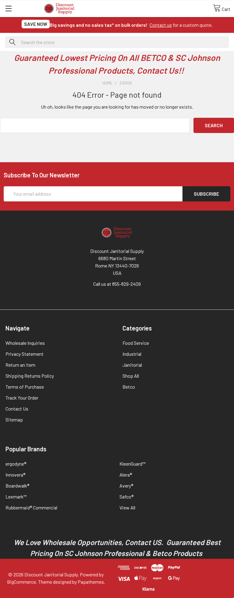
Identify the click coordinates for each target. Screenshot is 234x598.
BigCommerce (21, 582)
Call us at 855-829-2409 (117, 284)
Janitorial (132, 365)
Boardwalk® (17, 485)
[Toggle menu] (8, 8)
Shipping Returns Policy (29, 376)
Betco (128, 387)
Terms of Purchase (24, 387)
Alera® (125, 474)
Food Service (135, 343)
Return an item (20, 365)
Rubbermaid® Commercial (31, 507)
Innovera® (15, 474)
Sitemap (14, 419)
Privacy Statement (24, 354)
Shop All (130, 376)
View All (127, 507)
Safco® (126, 496)
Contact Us (16, 408)
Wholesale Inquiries (25, 343)
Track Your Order (21, 397)
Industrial (131, 354)
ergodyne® (15, 464)
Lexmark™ (16, 496)
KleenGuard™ (132, 464)
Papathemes (91, 582)
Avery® (126, 485)
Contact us (161, 25)
